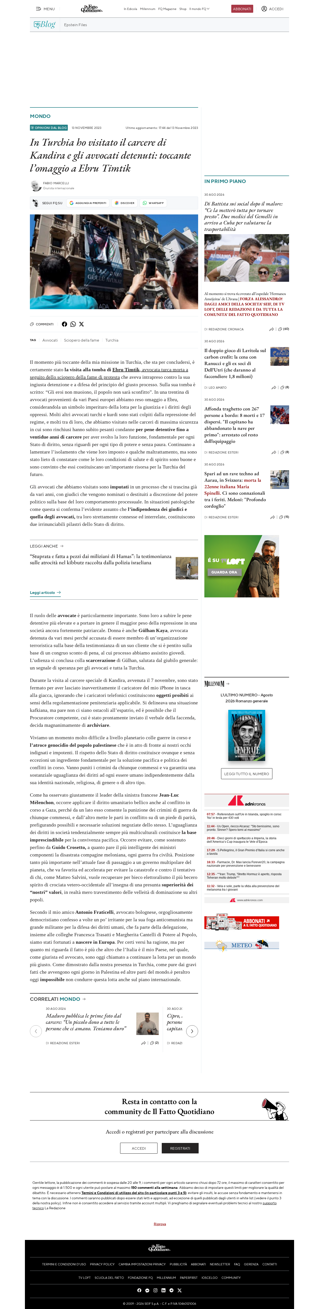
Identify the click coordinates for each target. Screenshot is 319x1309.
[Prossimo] (192, 1031)
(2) (157, 1042)
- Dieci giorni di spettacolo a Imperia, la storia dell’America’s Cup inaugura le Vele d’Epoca (241, 840)
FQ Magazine (167, 8)
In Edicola (130, 8)
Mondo (40, 116)
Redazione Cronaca (223, 329)
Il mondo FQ (197, 9)
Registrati (180, 1148)
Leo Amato (215, 387)
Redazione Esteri (63, 1043)
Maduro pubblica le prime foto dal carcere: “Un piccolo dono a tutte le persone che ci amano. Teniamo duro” (86, 1022)
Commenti (45, 324)
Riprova (160, 1223)
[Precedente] (36, 1031)
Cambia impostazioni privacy (142, 1264)
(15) (286, 517)
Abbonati (242, 8)
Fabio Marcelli (56, 183)
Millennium (147, 8)
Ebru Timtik (126, 369)
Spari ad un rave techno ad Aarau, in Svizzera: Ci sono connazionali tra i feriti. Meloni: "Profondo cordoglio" (235, 489)
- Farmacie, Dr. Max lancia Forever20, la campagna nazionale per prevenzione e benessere (246, 863)
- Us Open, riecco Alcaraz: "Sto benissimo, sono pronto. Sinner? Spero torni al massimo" (243, 828)
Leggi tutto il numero (246, 773)
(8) (287, 387)
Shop (182, 8)
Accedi (139, 1148)
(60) (286, 329)
